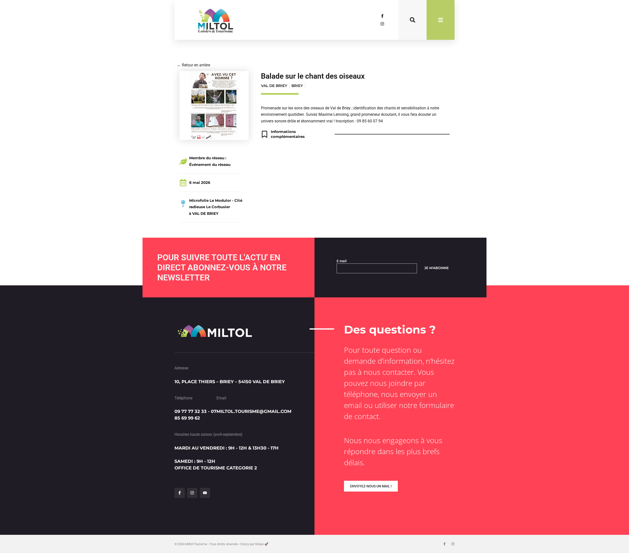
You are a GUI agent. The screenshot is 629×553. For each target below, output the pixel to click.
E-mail (342, 261)
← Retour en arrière (193, 65)
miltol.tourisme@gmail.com (253, 411)
